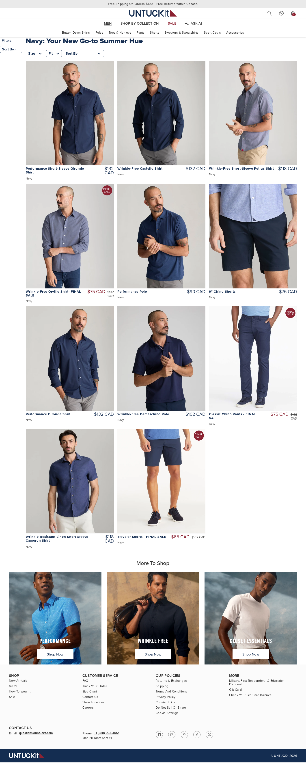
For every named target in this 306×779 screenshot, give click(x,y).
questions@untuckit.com (36, 733)
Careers (88, 707)
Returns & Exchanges (171, 680)
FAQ (85, 680)
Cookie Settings (167, 713)
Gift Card (235, 689)
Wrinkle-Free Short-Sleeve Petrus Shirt (241, 169)
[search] (270, 13)
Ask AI (196, 23)
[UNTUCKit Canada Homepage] (153, 13)
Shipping (162, 686)
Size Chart (89, 691)
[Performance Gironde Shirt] (70, 358)
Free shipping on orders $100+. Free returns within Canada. (153, 4)
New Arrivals (18, 680)
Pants (140, 32)
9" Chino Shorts (222, 292)
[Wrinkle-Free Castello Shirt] (161, 113)
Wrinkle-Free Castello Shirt (140, 169)
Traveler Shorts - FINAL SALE (141, 537)
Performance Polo (132, 292)
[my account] (281, 13)
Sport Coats (212, 32)
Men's (13, 686)
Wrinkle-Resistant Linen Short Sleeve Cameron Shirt (57, 539)
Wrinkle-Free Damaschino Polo (143, 414)
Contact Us (90, 697)
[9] (253, 236)
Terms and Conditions (171, 691)
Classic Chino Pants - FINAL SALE (232, 416)
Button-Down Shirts (76, 32)
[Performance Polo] (161, 236)
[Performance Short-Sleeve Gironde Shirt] (70, 113)
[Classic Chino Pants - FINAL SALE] (253, 358)
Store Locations (93, 702)
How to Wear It (19, 691)
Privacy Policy (165, 697)
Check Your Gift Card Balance (250, 695)
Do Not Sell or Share (171, 707)
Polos (99, 32)
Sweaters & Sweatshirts (181, 32)
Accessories (235, 32)
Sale (12, 697)
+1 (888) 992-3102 (106, 733)
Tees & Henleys (120, 32)
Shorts (154, 32)
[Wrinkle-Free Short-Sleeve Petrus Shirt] (253, 113)
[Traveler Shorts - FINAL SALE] (161, 481)
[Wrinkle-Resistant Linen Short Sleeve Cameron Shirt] (70, 481)
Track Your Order (94, 686)
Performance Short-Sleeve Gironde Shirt (55, 170)
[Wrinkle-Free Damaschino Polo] (161, 358)
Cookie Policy (165, 702)
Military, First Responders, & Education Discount (257, 682)
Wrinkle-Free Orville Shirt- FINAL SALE (53, 293)
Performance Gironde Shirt (48, 414)
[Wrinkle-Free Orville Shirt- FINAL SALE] (70, 236)
